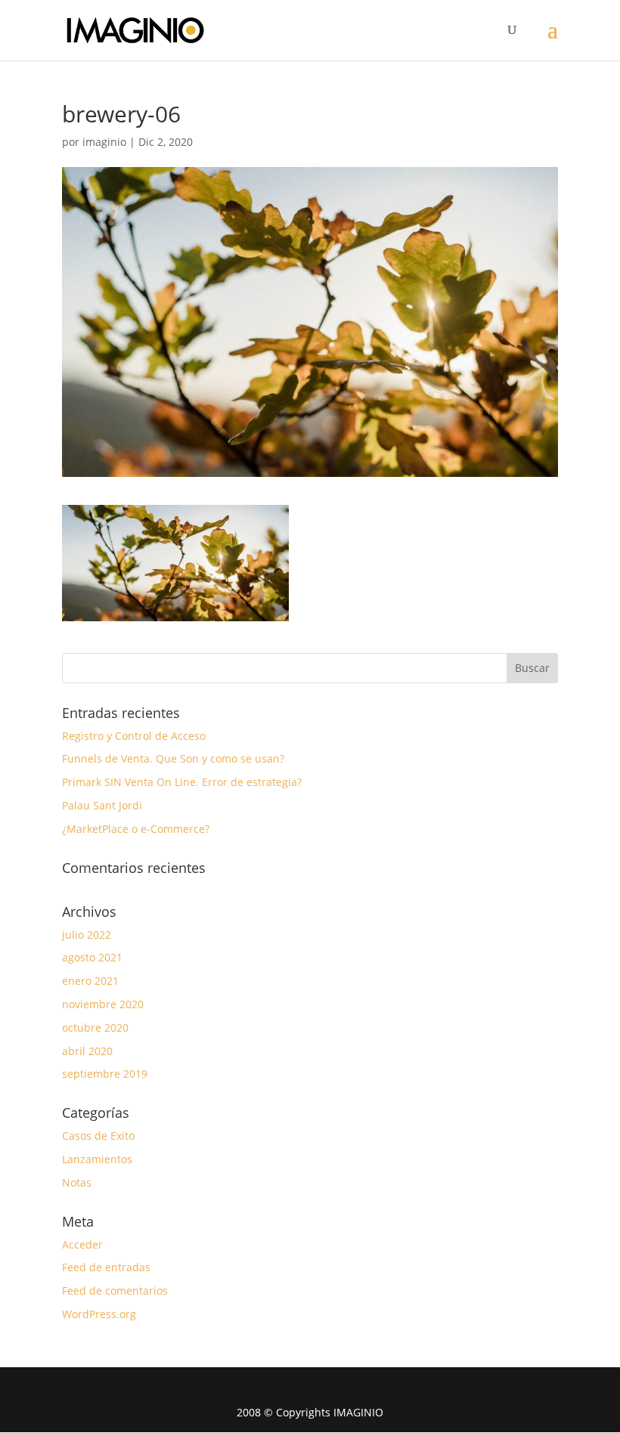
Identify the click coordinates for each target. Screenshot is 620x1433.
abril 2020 (87, 1051)
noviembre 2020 (103, 1004)
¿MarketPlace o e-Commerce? (135, 829)
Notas (76, 1182)
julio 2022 (86, 934)
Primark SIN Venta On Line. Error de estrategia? (182, 782)
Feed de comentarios (115, 1290)
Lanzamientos (97, 1159)
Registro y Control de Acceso (134, 736)
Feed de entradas (106, 1267)
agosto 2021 (92, 957)
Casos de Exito (98, 1135)
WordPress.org (99, 1314)
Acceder (82, 1244)
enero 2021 (90, 980)
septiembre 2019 (104, 1073)
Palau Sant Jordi (102, 805)
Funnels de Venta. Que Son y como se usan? (173, 758)
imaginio (104, 142)
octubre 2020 (95, 1027)
